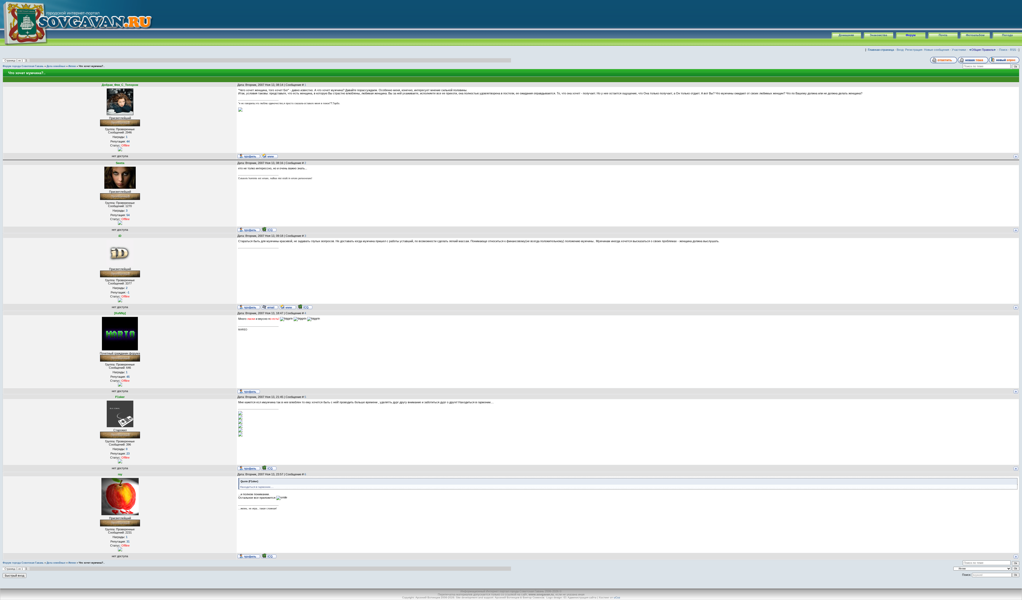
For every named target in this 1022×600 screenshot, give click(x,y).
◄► (982, 49)
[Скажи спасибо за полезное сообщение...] (120, 148)
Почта (943, 35)
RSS (1013, 49)
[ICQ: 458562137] (269, 555)
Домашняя (846, 35)
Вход (900, 49)
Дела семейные (56, 66)
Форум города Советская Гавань (23, 66)
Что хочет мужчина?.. (92, 66)
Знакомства (878, 35)
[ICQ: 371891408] (269, 467)
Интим (72, 66)
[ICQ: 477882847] (304, 306)
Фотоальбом (975, 35)
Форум (911, 35)
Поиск (1003, 49)
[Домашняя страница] (269, 155)
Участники (959, 49)
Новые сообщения (936, 49)
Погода (1007, 35)
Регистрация (913, 49)
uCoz (617, 597)
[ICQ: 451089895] (269, 229)
